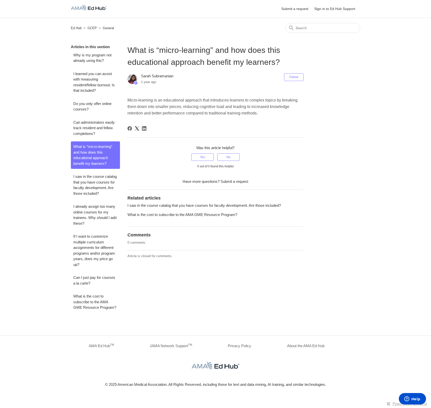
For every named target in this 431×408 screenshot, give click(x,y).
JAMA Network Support (171, 345)
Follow (293, 77)
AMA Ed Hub (101, 345)
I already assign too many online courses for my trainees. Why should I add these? (94, 214)
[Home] (89, 11)
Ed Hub (76, 28)
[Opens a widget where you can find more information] (412, 399)
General (108, 28)
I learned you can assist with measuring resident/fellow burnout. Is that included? (94, 82)
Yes (202, 157)
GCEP (92, 28)
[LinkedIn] (144, 128)
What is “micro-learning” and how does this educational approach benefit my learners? (92, 155)
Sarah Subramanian (157, 76)
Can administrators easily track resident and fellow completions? (94, 128)
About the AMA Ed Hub (305, 346)
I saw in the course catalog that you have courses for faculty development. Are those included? (95, 185)
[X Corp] (137, 128)
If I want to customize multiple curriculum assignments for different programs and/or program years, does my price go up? (94, 250)
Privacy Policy (239, 346)
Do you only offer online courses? (92, 106)
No (228, 157)
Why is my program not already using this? (92, 58)
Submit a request (294, 9)
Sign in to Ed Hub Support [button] (334, 9)
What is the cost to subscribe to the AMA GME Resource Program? (94, 301)
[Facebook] (129, 128)
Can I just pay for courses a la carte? (94, 280)
